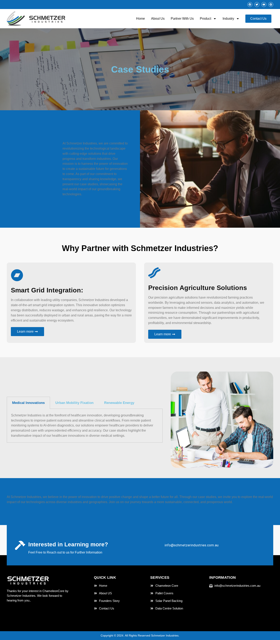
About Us (158, 18)
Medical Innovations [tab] (28, 403)
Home (140, 18)
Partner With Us (182, 18)
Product (205, 18)
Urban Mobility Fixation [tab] (74, 403)
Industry (228, 18)
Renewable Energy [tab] (119, 403)
